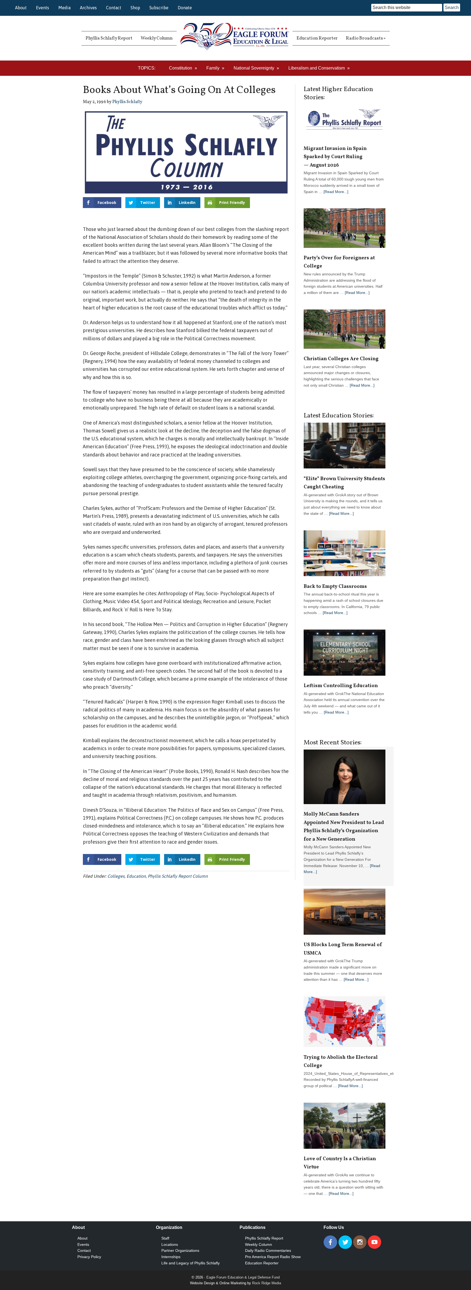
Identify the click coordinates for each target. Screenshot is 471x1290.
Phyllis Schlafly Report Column (178, 876)
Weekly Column (258, 1244)
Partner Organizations (180, 1250)
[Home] (234, 38)
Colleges (116, 876)
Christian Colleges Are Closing (341, 359)
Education (136, 876)
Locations (169, 1244)
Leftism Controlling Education (341, 685)
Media (64, 7)
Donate (185, 7)
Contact (113, 7)
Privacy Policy (89, 1257)
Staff (165, 1238)
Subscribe (158, 7)
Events (42, 7)
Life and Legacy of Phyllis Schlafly (190, 1263)
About (21, 7)
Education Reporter (262, 1263)
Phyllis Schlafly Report (264, 1238)
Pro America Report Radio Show (273, 1257)
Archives (88, 7)
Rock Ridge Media (266, 1283)
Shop (135, 7)
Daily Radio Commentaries (268, 1250)
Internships (170, 1257)
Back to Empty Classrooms (335, 586)
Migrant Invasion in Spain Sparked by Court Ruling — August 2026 (335, 157)
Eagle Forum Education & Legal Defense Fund (243, 1277)
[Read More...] (336, 192)
